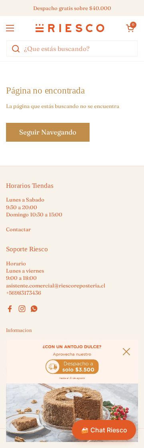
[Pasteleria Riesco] (70, 28)
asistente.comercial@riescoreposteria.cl (55, 285)
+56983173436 (23, 292)
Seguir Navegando (47, 132)
